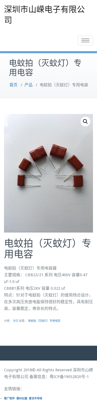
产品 (29, 84)
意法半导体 (35, 398)
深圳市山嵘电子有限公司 (44, 15)
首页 (13, 84)
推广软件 (9, 398)
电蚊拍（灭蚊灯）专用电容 (44, 320)
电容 (15, 320)
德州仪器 (21, 398)
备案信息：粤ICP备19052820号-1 (59, 376)
